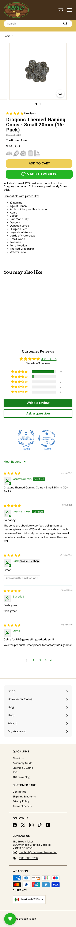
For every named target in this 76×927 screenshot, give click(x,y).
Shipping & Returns (24, 796)
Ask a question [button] (38, 413)
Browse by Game (23, 768)
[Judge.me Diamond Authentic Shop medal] (26, 438)
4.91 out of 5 (49, 359)
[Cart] (60, 10)
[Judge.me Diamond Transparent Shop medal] (46, 438)
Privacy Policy (21, 801)
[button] (15, 113)
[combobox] (38, 23)
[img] (12, 473)
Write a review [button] (38, 403)
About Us (18, 758)
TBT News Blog (21, 777)
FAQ (15, 772)
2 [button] (33, 660)
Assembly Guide (22, 763)
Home (7, 35)
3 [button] (40, 660)
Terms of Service (23, 806)
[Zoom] (60, 93)
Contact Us (19, 791)
